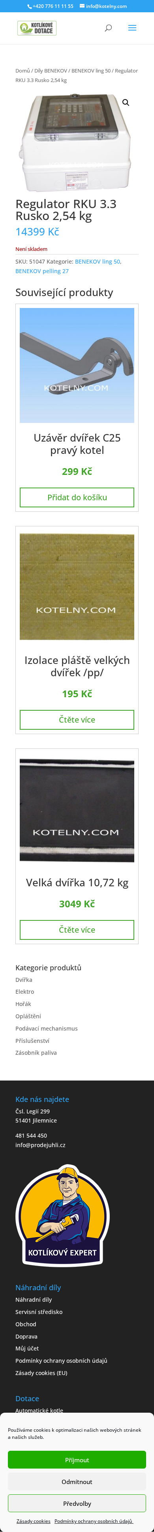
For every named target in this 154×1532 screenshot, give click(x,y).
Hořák (23, 1004)
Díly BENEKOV (50, 70)
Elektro (24, 991)
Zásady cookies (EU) (41, 1373)
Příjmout (77, 1460)
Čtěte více (77, 719)
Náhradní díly (33, 1299)
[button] (126, 103)
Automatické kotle (39, 1410)
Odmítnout (77, 1482)
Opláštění (28, 1016)
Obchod (25, 1324)
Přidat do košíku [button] (77, 497)
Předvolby (77, 1503)
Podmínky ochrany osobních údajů (93, 1521)
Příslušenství (32, 1040)
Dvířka (23, 979)
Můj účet (27, 1348)
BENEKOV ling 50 (91, 70)
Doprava (26, 1336)
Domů (22, 70)
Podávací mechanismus (46, 1028)
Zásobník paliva (36, 1052)
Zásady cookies (34, 1521)
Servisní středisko (38, 1312)
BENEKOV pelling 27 (42, 271)
